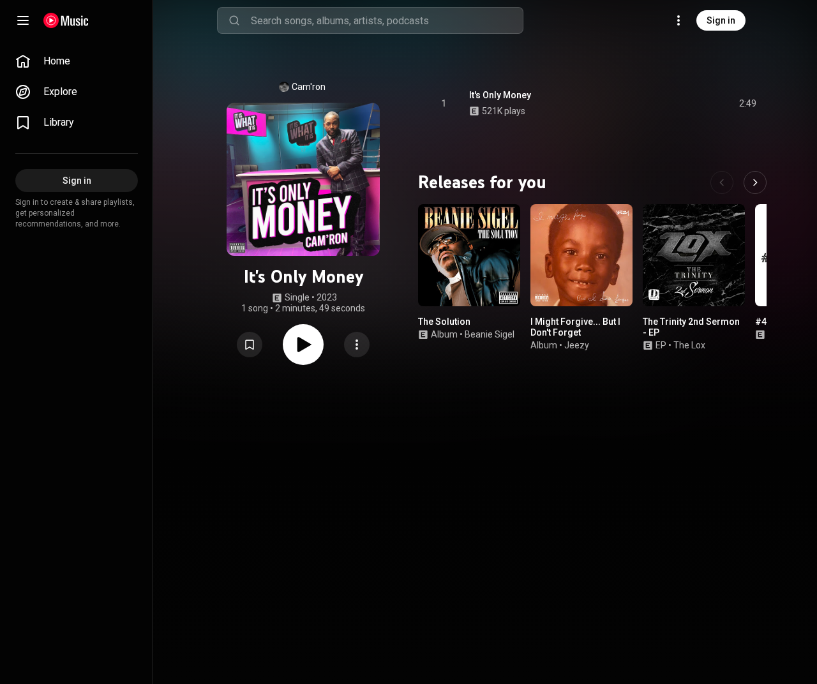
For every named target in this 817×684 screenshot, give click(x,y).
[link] (76, 61)
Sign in (721, 20)
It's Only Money (500, 95)
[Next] (755, 182)
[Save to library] (249, 344)
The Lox (689, 345)
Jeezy (576, 345)
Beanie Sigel (489, 334)
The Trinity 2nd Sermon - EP (691, 327)
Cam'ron (309, 87)
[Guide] (23, 20)
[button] (249, 344)
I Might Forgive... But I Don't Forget (575, 327)
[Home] (66, 20)
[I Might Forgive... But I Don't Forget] (581, 255)
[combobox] (387, 20)
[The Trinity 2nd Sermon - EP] (694, 255)
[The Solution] (469, 255)
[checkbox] (747, 103)
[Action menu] (357, 344)
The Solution (444, 321)
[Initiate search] (234, 20)
